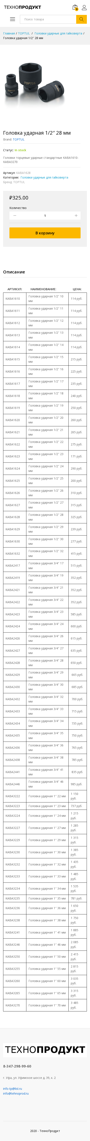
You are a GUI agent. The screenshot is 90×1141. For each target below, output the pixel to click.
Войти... (84, 10)
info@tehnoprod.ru (16, 1093)
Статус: (8, 150)
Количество (18, 207)
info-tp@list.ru (12, 1089)
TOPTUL (18, 139)
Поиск (81, 19)
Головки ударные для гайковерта (44, 177)
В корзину (45, 232)
